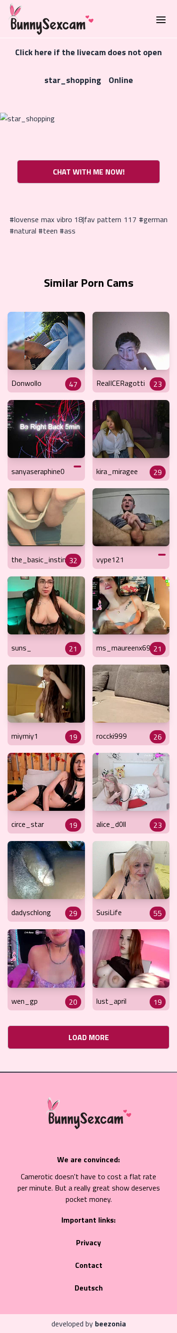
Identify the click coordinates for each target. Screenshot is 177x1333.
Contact (88, 1265)
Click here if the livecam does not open (88, 52)
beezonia (110, 1323)
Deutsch (89, 1287)
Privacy (88, 1242)
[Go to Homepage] (48, 19)
